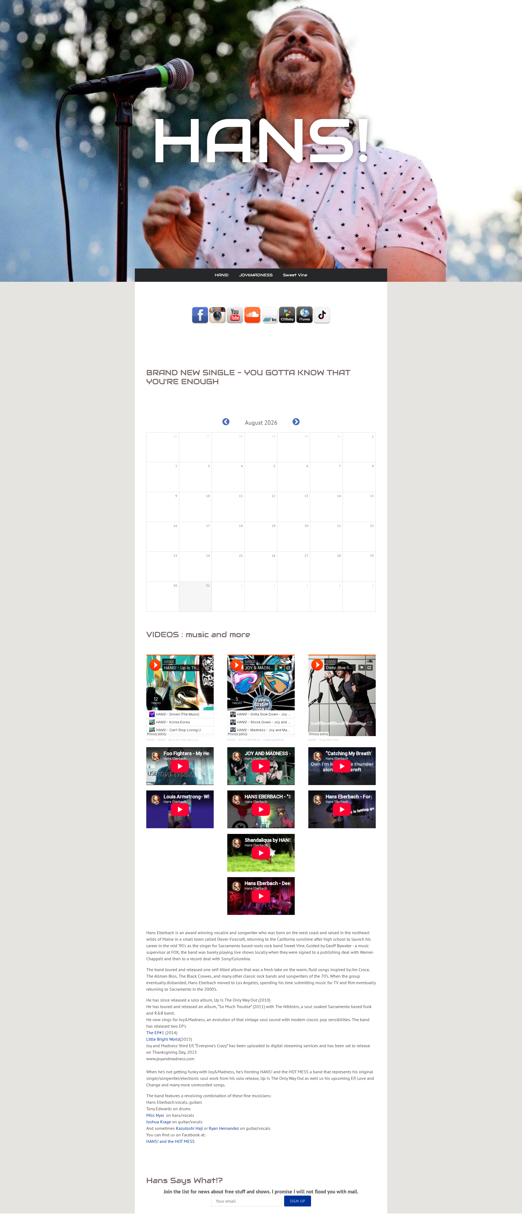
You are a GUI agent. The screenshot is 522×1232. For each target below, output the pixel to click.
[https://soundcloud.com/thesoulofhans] (252, 315)
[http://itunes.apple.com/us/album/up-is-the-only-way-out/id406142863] (304, 315)
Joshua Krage (158, 1121)
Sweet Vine (295, 275)
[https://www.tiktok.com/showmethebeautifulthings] (322, 315)
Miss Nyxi (155, 1115)
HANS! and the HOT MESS (170, 1141)
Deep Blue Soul (329, 739)
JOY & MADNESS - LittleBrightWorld (261, 739)
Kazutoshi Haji (189, 1128)
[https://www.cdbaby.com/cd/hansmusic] (287, 315)
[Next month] (296, 422)
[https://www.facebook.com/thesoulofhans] (200, 315)
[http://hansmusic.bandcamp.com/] (269, 315)
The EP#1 (155, 1032)
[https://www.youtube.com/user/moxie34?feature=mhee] (235, 315)
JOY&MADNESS (256, 275)
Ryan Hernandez (224, 1128)
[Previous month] (225, 422)
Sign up (297, 1201)
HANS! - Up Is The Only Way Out (177, 739)
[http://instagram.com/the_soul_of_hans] (217, 315)
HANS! (222, 275)
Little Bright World (163, 1039)
